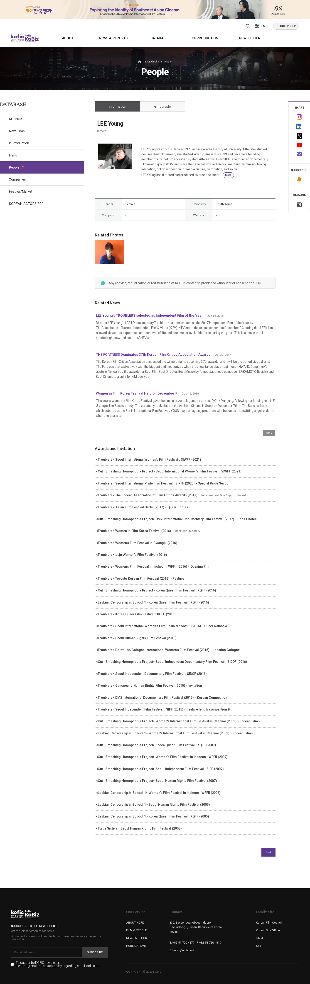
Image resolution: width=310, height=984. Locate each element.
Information (117, 106)
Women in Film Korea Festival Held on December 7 (136, 393)
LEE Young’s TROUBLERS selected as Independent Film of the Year (149, 315)
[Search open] (248, 26)
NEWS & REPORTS (113, 38)
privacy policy (52, 966)
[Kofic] (17, 38)
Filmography (163, 106)
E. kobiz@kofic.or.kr (183, 950)
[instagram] (299, 117)
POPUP (286, 26)
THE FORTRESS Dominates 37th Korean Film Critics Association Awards (153, 355)
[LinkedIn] (299, 126)
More (228, 175)
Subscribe (95, 952)
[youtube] (299, 145)
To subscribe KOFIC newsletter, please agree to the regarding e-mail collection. (58, 964)
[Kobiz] (31, 38)
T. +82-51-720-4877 (182, 942)
